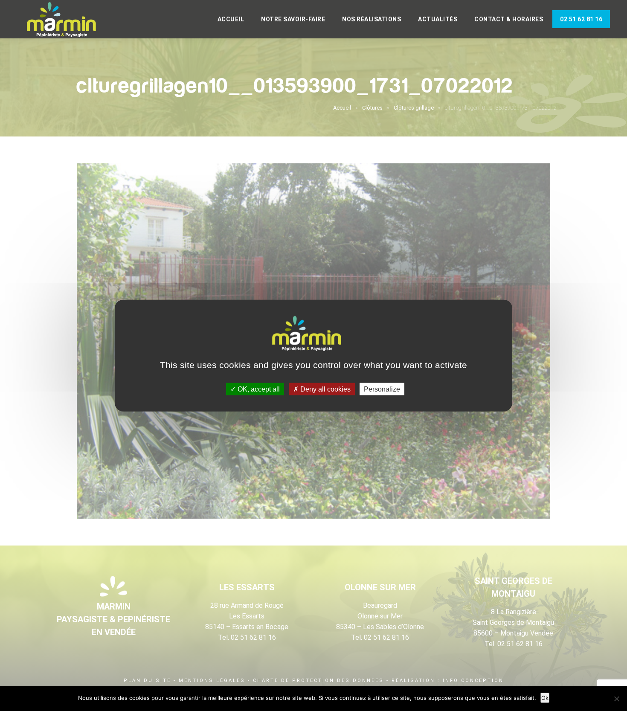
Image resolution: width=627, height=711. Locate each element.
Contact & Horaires (508, 19)
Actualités (437, 19)
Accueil (231, 19)
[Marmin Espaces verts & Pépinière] (68, 20)
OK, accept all (258, 389)
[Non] (616, 698)
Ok (545, 697)
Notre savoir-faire (293, 19)
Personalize (382, 389)
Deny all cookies (325, 389)
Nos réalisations (371, 19)
